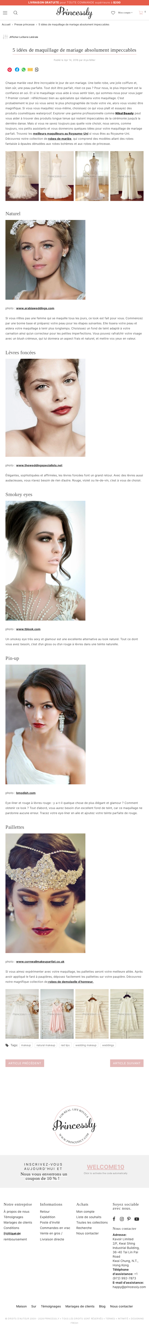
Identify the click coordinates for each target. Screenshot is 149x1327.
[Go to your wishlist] (113, 11)
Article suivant (127, 1063)
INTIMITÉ (123, 1318)
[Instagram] (122, 1219)
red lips (65, 1045)
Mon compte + (125, 12)
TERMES (110, 1318)
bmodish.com (26, 793)
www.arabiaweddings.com (35, 308)
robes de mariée (59, 138)
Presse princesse (24, 24)
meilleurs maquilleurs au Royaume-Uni (60, 133)
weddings (108, 1045)
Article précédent (24, 1063)
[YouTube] (137, 1219)
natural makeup (46, 1045)
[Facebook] (115, 1219)
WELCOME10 (105, 1166)
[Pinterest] (130, 1219)
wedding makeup (85, 1045)
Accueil (6, 24)
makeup (26, 1045)
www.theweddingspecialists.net (39, 465)
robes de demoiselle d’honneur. (71, 981)
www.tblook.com (28, 629)
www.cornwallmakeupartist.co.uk (40, 961)
